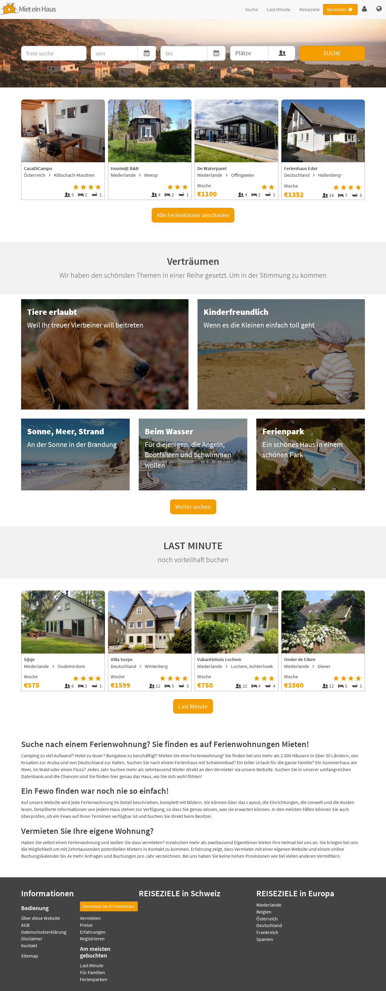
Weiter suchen (193, 506)
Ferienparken (93, 979)
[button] (364, 9)
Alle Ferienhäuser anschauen (193, 215)
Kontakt (29, 945)
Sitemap (29, 956)
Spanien (264, 939)
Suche (251, 9)
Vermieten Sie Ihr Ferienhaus (108, 906)
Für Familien (92, 972)
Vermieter (337, 9)
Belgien (263, 912)
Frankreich (267, 932)
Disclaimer (32, 939)
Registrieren (92, 939)
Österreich (267, 919)
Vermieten (90, 918)
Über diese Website (40, 918)
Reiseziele (309, 9)
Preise (86, 925)
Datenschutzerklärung (43, 932)
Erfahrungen (93, 932)
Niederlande (268, 905)
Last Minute (278, 9)
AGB (25, 925)
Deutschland (269, 925)
